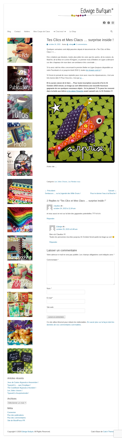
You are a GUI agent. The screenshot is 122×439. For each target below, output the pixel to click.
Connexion (11, 412)
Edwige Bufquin (27, 432)
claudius (57, 206)
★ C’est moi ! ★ (59, 31)
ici (81, 78)
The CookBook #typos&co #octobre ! (21, 388)
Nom (49, 288)
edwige (71, 44)
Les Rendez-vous (74, 182)
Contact (17, 31)
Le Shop (72, 31)
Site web (50, 307)
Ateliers (27, 31)
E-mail (50, 298)
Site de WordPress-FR (16, 420)
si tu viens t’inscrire (75, 91)
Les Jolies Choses (61, 182)
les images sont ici (93, 70)
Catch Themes (109, 432)
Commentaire (52, 260)
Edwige (59, 227)
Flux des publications (15, 415)
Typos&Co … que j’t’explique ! (19, 385)
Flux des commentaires (16, 418)
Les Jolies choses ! (14, 390)
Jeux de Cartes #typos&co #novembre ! (22, 382)
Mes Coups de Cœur (41, 31)
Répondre (50, 219)
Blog (9, 31)
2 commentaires (81, 44)
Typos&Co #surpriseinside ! (18, 393)
